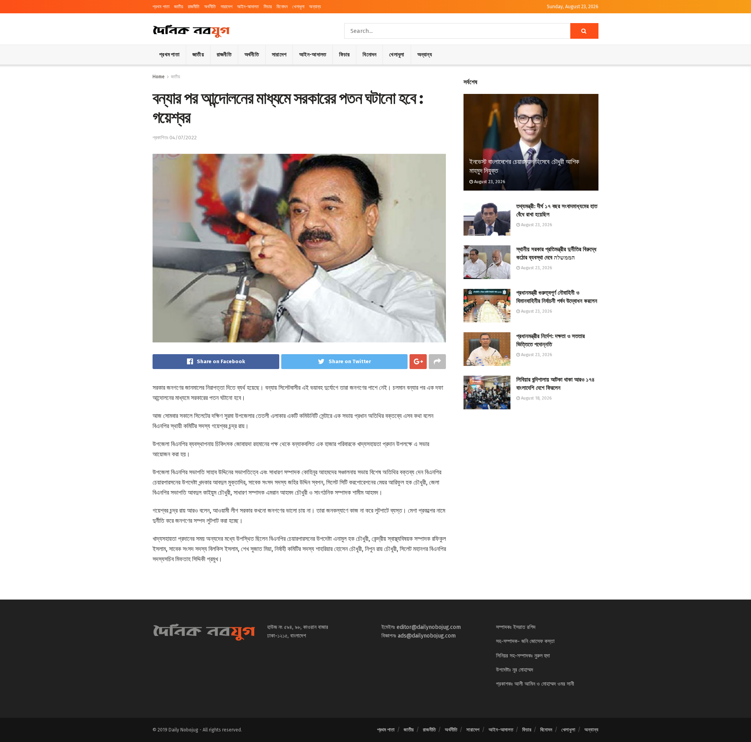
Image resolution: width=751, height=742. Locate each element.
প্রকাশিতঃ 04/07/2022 (175, 137)
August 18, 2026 (536, 398)
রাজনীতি (193, 6)
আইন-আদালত (248, 6)
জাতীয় (178, 6)
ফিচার (268, 6)
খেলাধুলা (298, 6)
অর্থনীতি (210, 6)
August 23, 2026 (489, 181)
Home (159, 76)
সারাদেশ (226, 6)
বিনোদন (282, 6)
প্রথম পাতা (161, 6)
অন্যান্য (315, 6)
